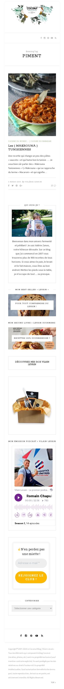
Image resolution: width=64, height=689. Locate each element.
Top (53, 682)
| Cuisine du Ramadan (40, 141)
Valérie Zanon (33, 182)
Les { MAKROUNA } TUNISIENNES (23, 147)
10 (52, 185)
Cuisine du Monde (17, 141)
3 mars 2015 (14, 182)
